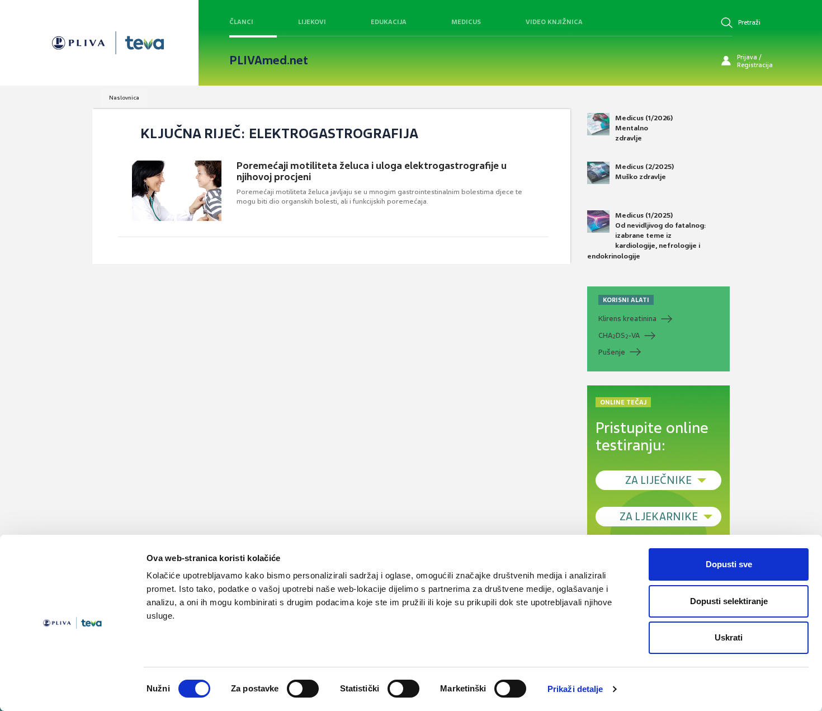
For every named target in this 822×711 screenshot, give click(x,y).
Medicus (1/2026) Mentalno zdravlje (644, 128)
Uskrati (729, 637)
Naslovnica (124, 97)
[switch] (303, 689)
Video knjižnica (554, 22)
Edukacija (389, 22)
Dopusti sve (729, 564)
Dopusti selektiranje (729, 601)
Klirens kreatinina (627, 318)
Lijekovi (312, 22)
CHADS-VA (619, 336)
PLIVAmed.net (268, 60)
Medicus (466, 22)
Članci (241, 22)
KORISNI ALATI (626, 300)
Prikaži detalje (575, 689)
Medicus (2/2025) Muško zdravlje (644, 171)
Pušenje (611, 352)
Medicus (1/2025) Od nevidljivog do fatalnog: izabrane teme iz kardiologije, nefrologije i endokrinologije (646, 236)
